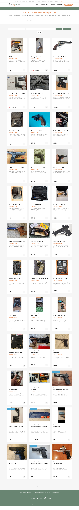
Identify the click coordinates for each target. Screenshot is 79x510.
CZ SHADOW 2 (12, 315)
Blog (37, 4)
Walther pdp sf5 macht (14, 278)
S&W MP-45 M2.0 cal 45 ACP (60, 241)
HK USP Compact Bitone (59, 167)
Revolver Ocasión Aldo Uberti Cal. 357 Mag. (64, 57)
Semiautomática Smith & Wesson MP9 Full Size (43, 167)
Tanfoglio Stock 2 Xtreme (15, 352)
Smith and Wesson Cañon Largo (39, 426)
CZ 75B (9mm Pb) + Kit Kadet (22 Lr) (62, 389)
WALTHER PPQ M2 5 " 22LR (60, 278)
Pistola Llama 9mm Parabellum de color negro (20, 57)
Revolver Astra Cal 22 (36, 130)
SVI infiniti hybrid (13, 389)
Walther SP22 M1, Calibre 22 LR (61, 130)
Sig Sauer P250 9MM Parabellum (39, 463)
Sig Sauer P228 (12, 463)
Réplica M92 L (57, 426)
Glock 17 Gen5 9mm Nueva (15, 204)
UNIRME (62, 1)
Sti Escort (33, 389)
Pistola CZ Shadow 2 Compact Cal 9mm (63, 94)
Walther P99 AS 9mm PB (37, 94)
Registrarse (59, 4)
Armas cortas (21, 8)
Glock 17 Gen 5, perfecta (15, 130)
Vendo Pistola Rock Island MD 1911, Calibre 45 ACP (22, 94)
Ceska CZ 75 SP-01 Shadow (16, 426)
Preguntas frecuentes (55, 492)
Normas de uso (30, 492)
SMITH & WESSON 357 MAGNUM (39, 278)
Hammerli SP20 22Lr (36, 204)
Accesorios (55, 8)
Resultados (66, 29)
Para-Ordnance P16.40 (59, 204)
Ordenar (59, 29)
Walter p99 (34, 315)
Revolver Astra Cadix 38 (37, 241)
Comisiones (47, 492)
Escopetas (14, 8)
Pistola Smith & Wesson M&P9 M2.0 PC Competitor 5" (22, 167)
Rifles (8, 8)
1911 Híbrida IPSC (58, 463)
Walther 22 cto (35, 352)
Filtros (39, 32)
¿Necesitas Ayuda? (44, 4)
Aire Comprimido (40, 8)
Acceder (53, 4)
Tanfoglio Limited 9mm (37, 57)
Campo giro (56, 352)
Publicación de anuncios (39, 492)
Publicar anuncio (68, 4)
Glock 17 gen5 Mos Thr (59, 315)
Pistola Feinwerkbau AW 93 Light (17, 241)
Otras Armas (48, 8)
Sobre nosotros (23, 492)
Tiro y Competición (30, 8)
